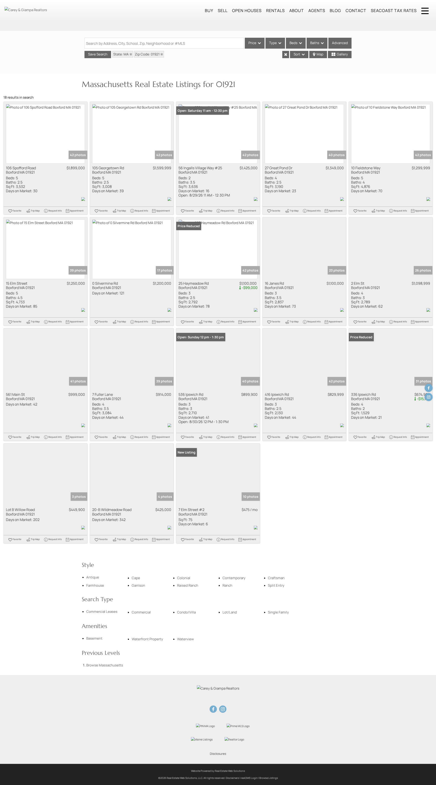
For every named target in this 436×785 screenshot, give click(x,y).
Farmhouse (95, 585)
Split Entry (276, 585)
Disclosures (218, 754)
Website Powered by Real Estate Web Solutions (218, 771)
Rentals (275, 10)
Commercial (141, 612)
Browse (104, 665)
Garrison (138, 585)
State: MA (121, 54)
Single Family (278, 612)
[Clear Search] (285, 54)
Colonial (183, 578)
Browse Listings (268, 778)
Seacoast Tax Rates (394, 10)
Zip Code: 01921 (147, 54)
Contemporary (234, 578)
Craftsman (276, 578)
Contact (356, 10)
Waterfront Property (147, 639)
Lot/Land (230, 612)
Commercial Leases (101, 611)
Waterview (185, 639)
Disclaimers (232, 778)
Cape (136, 578)
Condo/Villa (186, 612)
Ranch (227, 585)
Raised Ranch (187, 585)
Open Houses (247, 10)
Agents (316, 10)
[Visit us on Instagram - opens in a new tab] (429, 397)
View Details (45, 134)
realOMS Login (249, 778)
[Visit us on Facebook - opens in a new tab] (429, 388)
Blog (335, 10)
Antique (92, 577)
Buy (209, 10)
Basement (94, 638)
